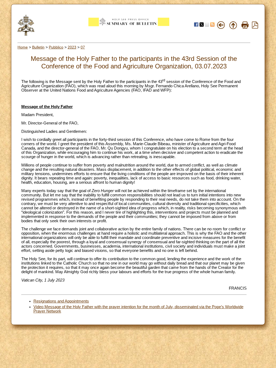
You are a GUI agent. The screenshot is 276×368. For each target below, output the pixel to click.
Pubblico (56, 47)
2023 (72, 47)
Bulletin (38, 47)
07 (83, 47)
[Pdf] (254, 27)
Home (23, 47)
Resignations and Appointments (61, 301)
